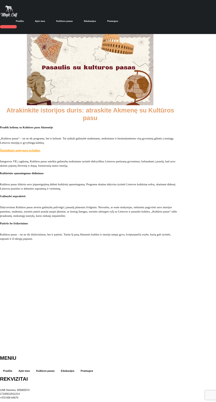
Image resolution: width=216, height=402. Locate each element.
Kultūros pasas (64, 21)
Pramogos (112, 21)
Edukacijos (90, 21)
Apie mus (40, 21)
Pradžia (20, 21)
